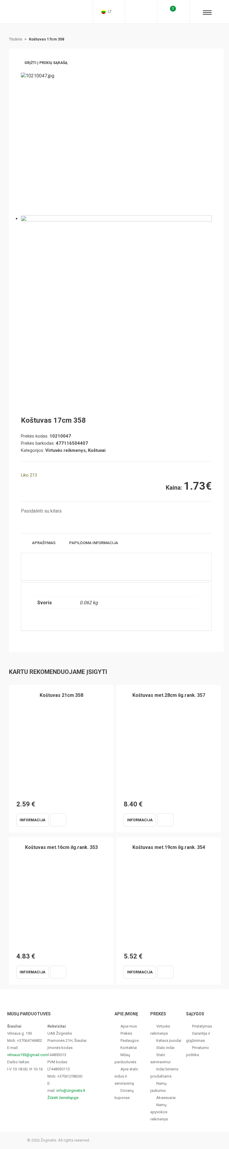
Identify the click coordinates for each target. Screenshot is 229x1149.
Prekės (126, 1033)
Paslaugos (129, 1040)
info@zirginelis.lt (70, 1090)
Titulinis (15, 39)
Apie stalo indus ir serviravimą (126, 1076)
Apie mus (128, 1026)
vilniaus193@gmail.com (27, 1055)
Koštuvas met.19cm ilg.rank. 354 (168, 847)
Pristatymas (202, 1026)
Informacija (32, 820)
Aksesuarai (166, 1097)
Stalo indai (165, 1047)
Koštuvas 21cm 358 (61, 695)
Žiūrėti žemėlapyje (62, 1097)
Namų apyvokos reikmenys (159, 1112)
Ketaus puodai (168, 1040)
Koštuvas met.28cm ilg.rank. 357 (168, 695)
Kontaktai (128, 1047)
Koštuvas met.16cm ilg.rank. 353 (61, 847)
